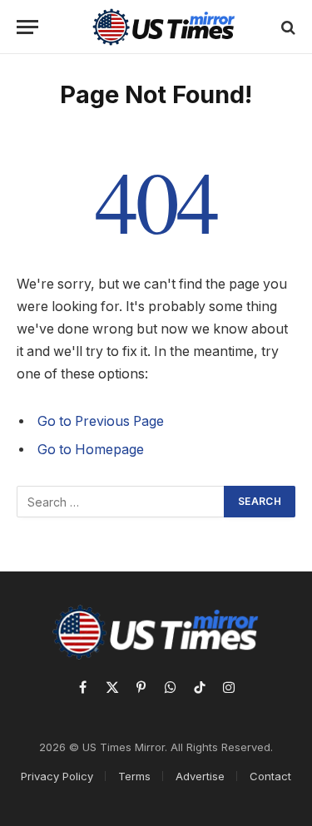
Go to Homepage (90, 450)
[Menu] (27, 27)
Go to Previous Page (100, 421)
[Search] (286, 27)
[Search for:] (121, 501)
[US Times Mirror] (164, 27)
